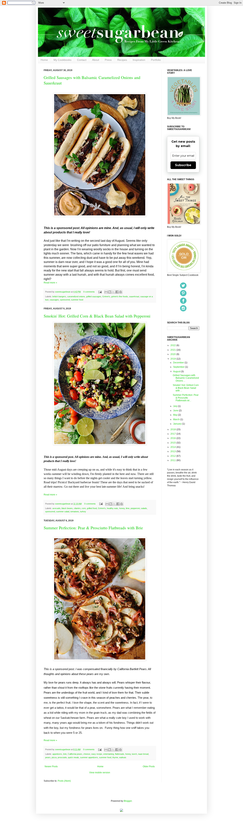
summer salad (62, 511)
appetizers (57, 754)
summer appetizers (89, 757)
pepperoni (135, 508)
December (179, 362)
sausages (54, 300)
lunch (134, 754)
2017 (173, 433)
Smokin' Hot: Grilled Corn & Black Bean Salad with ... (186, 388)
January (177, 423)
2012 (173, 456)
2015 (173, 442)
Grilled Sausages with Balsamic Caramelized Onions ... (186, 378)
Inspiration (139, 59)
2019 (173, 358)
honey (122, 508)
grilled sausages (93, 296)
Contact (81, 59)
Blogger (128, 801)
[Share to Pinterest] (120, 292)
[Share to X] (113, 292)
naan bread (143, 754)
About (95, 59)
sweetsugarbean (63, 292)
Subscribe (183, 165)
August (177, 371)
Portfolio (156, 59)
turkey (83, 511)
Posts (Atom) (64, 781)
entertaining (108, 754)
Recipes (122, 59)
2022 (173, 345)
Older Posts (149, 766)
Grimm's (106, 296)
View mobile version (99, 772)
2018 (173, 429)
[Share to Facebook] (117, 292)
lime (127, 508)
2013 (173, 451)
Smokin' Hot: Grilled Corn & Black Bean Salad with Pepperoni (97, 316)
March (176, 419)
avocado (56, 508)
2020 (173, 354)
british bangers (59, 296)
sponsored (65, 300)
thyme (115, 757)
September (179, 367)
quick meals (73, 757)
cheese (86, 754)
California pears (75, 754)
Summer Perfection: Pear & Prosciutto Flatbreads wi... (186, 398)
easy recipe (96, 754)
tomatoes (74, 511)
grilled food (92, 508)
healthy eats (112, 508)
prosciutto (62, 757)
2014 (173, 447)
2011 (173, 460)
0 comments (89, 292)
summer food (77, 300)
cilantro (77, 508)
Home (44, 59)
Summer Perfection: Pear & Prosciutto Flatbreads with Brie (93, 527)
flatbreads (119, 754)
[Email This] (106, 292)
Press (108, 59)
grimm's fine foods (119, 296)
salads (144, 508)
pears (47, 757)
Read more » (50, 282)
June (176, 410)
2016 (173, 438)
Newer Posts (51, 766)
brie (65, 754)
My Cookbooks (62, 59)
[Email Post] (99, 292)
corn (84, 508)
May (175, 415)
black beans (67, 508)
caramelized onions (76, 296)
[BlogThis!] (110, 292)
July (175, 406)
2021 (173, 350)
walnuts (122, 757)
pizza (54, 757)
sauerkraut (134, 296)
